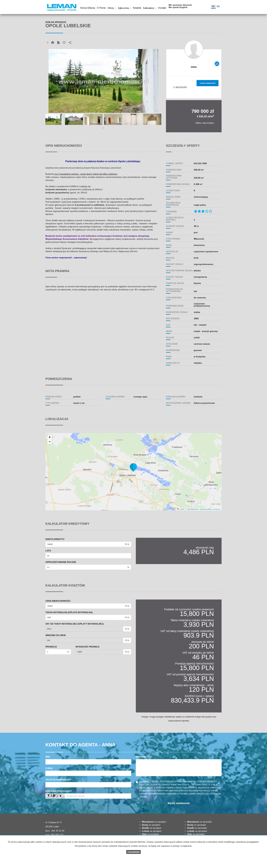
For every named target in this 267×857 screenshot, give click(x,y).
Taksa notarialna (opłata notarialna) (69, 612)
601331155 (181, 87)
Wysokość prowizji (87, 646)
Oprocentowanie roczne (60, 562)
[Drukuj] (53, 42)
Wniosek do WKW (55, 635)
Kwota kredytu (54, 539)
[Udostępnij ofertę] (70, 42)
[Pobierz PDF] (58, 42)
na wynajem (154, 821)
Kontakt (162, 8)
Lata (48, 550)
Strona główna (87, 8)
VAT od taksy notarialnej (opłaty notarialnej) (74, 624)
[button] (133, 467)
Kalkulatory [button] (149, 8)
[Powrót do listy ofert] (47, 42)
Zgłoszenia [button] (123, 8)
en (218, 6)
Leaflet (181, 509)
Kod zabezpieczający (58, 791)
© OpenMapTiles (192, 509)
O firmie (101, 8)
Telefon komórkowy (58, 779)
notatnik (137, 8)
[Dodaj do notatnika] (64, 42)
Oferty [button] (111, 8)
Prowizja (51, 646)
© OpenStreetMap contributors (209, 509)
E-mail (49, 768)
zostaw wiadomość (207, 83)
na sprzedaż (199, 821)
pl (213, 6)
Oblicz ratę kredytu (204, 123)
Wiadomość (143, 756)
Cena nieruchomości (57, 601)
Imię (47, 756)
